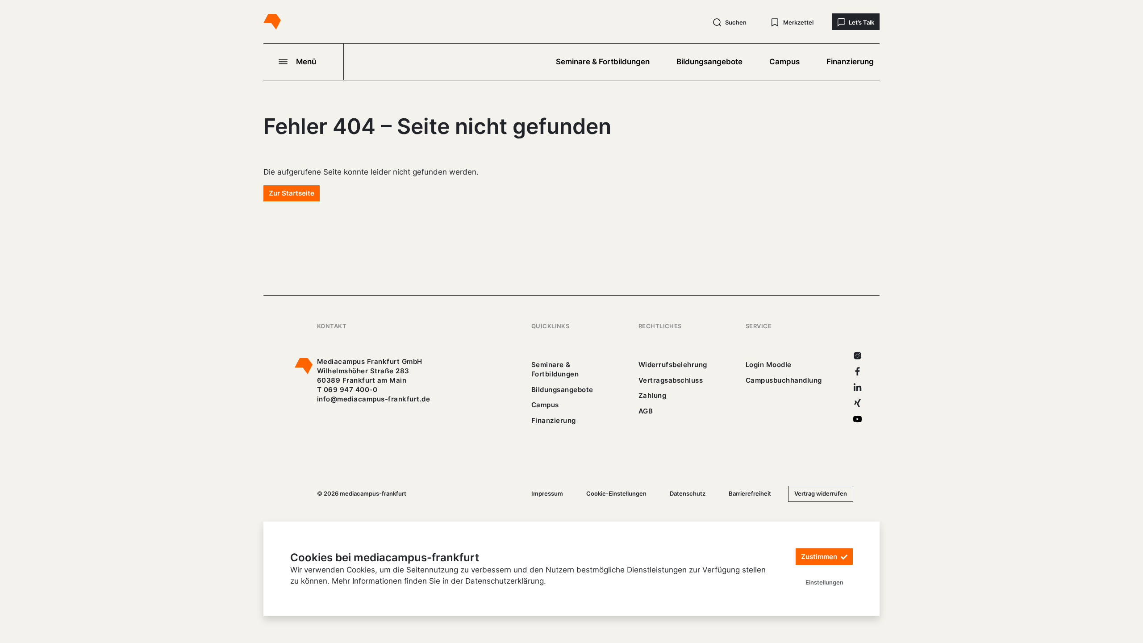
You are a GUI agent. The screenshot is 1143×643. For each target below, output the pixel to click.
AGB (645, 411)
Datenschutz (687, 493)
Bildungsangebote (709, 61)
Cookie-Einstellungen (616, 493)
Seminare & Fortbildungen (603, 61)
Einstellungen (824, 582)
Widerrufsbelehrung (672, 364)
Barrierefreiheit (750, 493)
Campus (784, 61)
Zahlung (652, 395)
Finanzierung (850, 61)
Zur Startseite (291, 193)
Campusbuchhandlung (784, 380)
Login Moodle (769, 364)
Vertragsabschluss (670, 380)
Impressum (547, 493)
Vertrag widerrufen (820, 493)
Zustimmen (820, 556)
